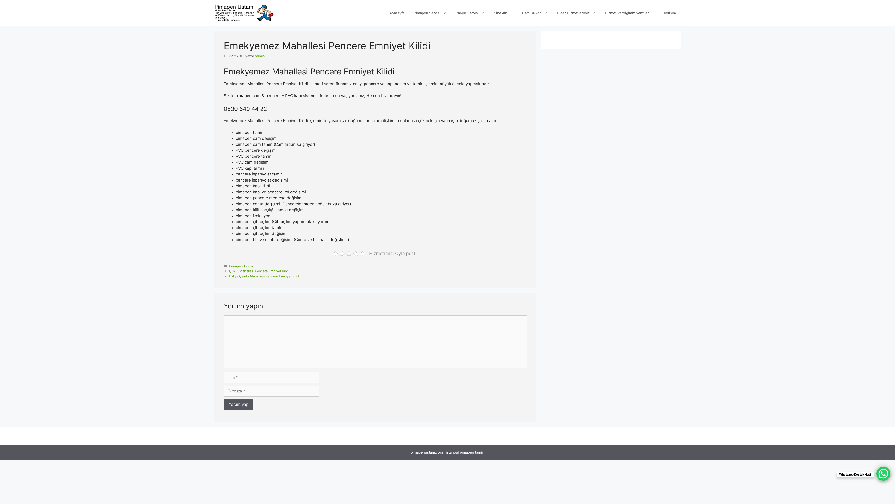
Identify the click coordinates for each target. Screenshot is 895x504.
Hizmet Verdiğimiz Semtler (627, 13)
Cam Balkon (532, 13)
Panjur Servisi (467, 13)
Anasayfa (396, 13)
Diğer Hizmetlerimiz (573, 13)
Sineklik (500, 13)
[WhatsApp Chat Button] (883, 474)
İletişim (670, 13)
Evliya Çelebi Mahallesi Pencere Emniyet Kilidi (264, 276)
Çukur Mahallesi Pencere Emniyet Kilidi (259, 271)
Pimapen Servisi (427, 13)
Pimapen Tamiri (241, 266)
